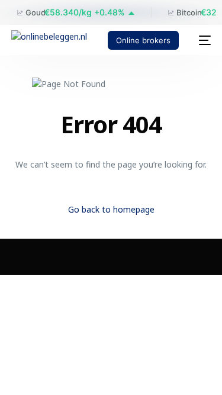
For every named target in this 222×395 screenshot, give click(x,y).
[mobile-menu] (201, 40)
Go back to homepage (111, 209)
